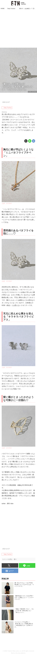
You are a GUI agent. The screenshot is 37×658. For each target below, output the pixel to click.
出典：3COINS (32, 91)
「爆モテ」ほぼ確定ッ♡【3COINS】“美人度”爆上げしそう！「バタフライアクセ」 (16, 87)
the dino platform (20, 653)
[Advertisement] (18, 29)
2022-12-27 (6, 102)
